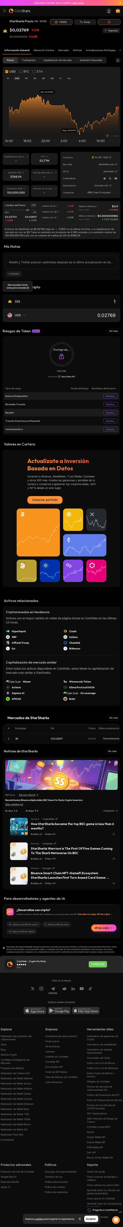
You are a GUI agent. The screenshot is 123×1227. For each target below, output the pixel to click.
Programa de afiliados (12, 1068)
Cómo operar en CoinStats (101, 1198)
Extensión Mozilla (10, 1182)
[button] (110, 157)
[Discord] (116, 178)
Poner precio (52, 1041)
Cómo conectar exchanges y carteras (102, 1178)
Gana (3, 1044)
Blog (3, 1049)
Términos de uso (54, 1176)
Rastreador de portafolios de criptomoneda (16, 1038)
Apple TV (6, 1187)
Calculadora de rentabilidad (101, 1044)
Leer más (61, 370)
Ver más (113, 331)
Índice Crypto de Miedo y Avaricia (100, 1075)
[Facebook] (90, 990)
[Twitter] (110, 178)
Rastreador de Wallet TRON (15, 1119)
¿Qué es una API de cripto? (25, 924)
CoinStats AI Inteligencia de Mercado (15, 1061)
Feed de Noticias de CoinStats (61, 1077)
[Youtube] (82, 990)
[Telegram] (104, 178)
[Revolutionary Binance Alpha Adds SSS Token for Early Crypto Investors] (61, 775)
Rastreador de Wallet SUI (14, 1129)
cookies (38, 1218)
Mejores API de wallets (23, 931)
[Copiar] (110, 157)
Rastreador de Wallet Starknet (17, 1078)
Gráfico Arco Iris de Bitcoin (101, 1063)
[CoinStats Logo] (19, 11)
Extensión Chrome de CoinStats (17, 1171)
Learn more (77, 2)
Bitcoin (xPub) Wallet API (100, 1157)
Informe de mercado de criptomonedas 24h (99, 1088)
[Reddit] (64, 990)
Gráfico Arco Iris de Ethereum (102, 1068)
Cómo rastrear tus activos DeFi (103, 1185)
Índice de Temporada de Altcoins (104, 1100)
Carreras (50, 1051)
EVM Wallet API (95, 1147)
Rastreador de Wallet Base (15, 1109)
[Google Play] (59, 1010)
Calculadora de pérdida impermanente (99, 1051)
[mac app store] (85, 1010)
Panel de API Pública (56, 1072)
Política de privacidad (56, 1182)
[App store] (35, 1010)
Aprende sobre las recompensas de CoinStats (104, 1205)
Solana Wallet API (96, 1142)
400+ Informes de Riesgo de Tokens (102, 1120)
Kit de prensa (52, 1046)
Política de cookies (55, 1187)
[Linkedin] (73, 990)
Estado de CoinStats (97, 1217)
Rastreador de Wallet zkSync (16, 1083)
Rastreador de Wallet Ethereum (17, 1104)
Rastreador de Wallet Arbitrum (16, 1088)
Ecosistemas (7, 1139)
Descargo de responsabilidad (60, 1171)
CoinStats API (52, 1061)
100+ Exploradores (97, 1113)
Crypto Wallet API (96, 1137)
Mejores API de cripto (58, 924)
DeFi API (91, 1152)
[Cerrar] (118, 3)
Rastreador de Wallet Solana (16, 1093)
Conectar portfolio (45, 500)
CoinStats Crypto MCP (98, 1127)
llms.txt (90, 1132)
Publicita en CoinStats (56, 1056)
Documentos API (54, 1066)
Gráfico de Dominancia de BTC (103, 1095)
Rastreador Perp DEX (12, 1134)
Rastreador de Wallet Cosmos (16, 1098)
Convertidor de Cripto (98, 1058)
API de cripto (102, 927)
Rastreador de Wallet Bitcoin (16, 1124)
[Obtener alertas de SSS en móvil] (109, 22)
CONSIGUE (98, 964)
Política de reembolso (56, 1192)
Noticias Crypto (9, 1054)
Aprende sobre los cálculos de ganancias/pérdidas (103, 1192)
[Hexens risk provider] (61, 376)
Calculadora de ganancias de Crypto (102, 1038)
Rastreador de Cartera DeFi (15, 1073)
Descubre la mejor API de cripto (94, 914)
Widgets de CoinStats (98, 1081)
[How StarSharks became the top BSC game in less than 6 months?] (19, 826)
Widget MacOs (8, 1176)
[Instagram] (41, 990)
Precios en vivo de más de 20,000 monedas (101, 1107)
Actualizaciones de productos (61, 1036)
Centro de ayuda (96, 1171)
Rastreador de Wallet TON (15, 1114)
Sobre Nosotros (53, 1082)
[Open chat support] (116, 1220)
